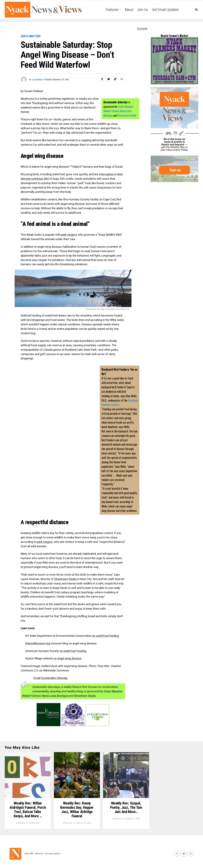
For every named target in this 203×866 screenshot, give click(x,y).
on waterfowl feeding (105, 635)
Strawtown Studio (85, 695)
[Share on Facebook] (102, 79)
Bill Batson (20, 822)
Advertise (39, 853)
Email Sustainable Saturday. (51, 678)
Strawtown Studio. (127, 115)
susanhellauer (37, 79)
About (129, 9)
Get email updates (165, 9)
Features (112, 9)
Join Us (142, 9)
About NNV (29, 853)
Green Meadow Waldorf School (118, 108)
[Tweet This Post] (108, 79)
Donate (142, 29)
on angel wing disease (68, 658)
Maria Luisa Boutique (55, 695)
